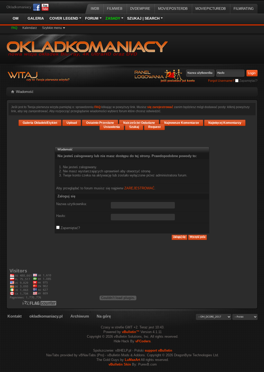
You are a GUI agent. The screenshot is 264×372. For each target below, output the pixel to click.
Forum (91, 18)
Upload (72, 123)
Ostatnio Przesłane (100, 123)
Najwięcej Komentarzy (224, 123)
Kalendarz (29, 28)
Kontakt (14, 316)
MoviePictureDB (210, 9)
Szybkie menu (52, 28)
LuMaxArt (132, 360)
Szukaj (134, 127)
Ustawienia (112, 127)
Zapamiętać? (248, 81)
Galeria (36, 18)
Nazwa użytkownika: (71, 204)
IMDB (95, 9)
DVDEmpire (140, 9)
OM (16, 18)
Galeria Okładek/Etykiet (40, 123)
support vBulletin (158, 350)
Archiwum (79, 316)
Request (154, 127)
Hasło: (61, 216)
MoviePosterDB (173, 9)
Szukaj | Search (143, 18)
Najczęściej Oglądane (139, 123)
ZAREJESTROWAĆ (139, 188)
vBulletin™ (130, 332)
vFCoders (143, 341)
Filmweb (114, 9)
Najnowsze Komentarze (181, 123)
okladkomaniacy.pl (46, 316)
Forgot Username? (221, 81)
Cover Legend (64, 18)
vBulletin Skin (120, 364)
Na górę (104, 316)
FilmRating (244, 9)
